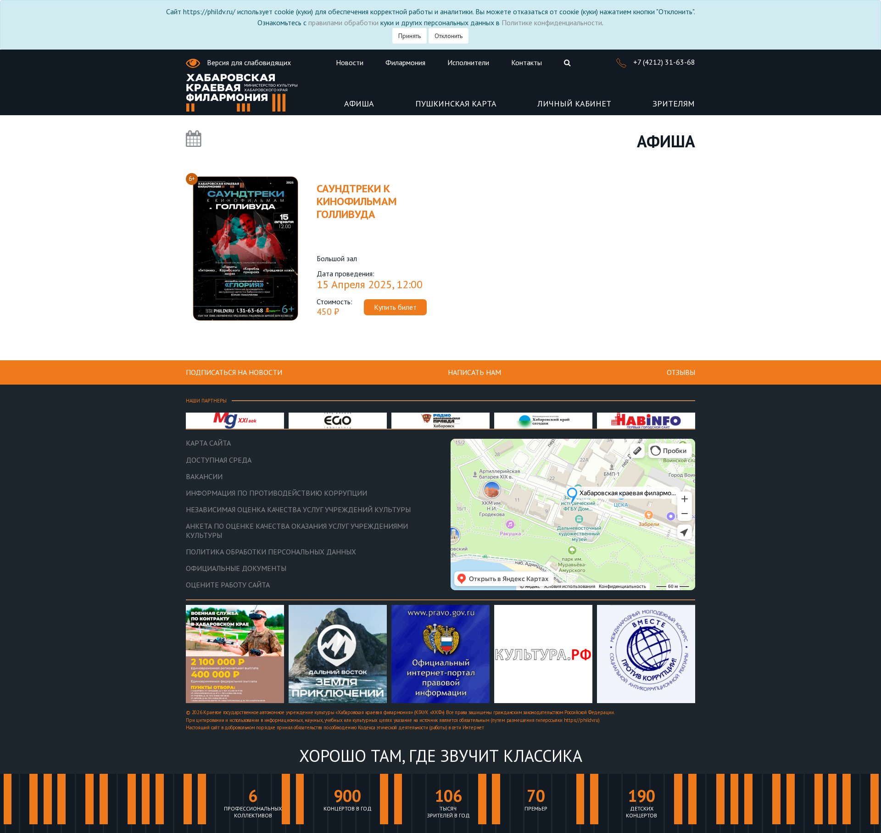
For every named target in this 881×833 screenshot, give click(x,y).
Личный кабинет (574, 104)
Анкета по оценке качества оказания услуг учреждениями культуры (297, 530)
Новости (349, 62)
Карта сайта (208, 443)
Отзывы (681, 372)
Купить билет (395, 307)
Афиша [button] (359, 104)
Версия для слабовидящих (248, 62)
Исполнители (468, 62)
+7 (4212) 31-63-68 (663, 62)
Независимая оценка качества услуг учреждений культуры (298, 509)
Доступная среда (218, 460)
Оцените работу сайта (228, 585)
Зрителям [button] (673, 104)
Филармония (405, 62)
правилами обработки (343, 22)
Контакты (526, 62)
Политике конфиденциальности (552, 22)
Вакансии (204, 476)
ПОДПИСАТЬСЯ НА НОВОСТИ (234, 372)
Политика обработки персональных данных (271, 552)
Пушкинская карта (455, 104)
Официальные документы (236, 568)
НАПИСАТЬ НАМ (474, 372)
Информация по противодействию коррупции (276, 493)
